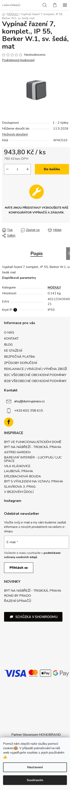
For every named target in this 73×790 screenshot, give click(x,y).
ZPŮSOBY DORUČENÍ (20, 363)
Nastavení (35, 767)
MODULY (54, 287)
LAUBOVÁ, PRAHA (18, 471)
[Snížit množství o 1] (7, 169)
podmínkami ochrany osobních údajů (32, 555)
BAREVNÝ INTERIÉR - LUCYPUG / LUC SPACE (33, 459)
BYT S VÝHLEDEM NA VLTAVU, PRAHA (33, 481)
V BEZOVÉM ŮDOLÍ (18, 492)
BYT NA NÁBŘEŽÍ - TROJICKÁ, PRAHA (32, 447)
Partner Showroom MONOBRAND (36, 734)
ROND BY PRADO (17, 596)
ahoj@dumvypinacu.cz (29, 401)
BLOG (8, 344)
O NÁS (9, 332)
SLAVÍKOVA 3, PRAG (19, 487)
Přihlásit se (19, 567)
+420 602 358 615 (28, 410)
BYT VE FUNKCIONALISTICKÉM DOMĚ (32, 442)
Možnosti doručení (15, 134)
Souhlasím (35, 780)
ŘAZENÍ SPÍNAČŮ (17, 601)
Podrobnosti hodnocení (18, 60)
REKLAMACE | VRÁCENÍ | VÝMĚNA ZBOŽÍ (35, 369)
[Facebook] (8, 422)
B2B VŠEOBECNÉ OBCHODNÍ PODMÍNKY (35, 381)
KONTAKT (11, 338)
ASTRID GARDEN (17, 452)
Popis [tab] (36, 253)
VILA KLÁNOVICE (17, 466)
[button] (33, 617)
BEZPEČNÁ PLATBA (19, 356)
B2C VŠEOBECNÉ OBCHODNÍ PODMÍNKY (35, 375)
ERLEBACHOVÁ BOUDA (22, 476)
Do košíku (52, 169)
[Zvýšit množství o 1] (28, 169)
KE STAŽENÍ (13, 350)
